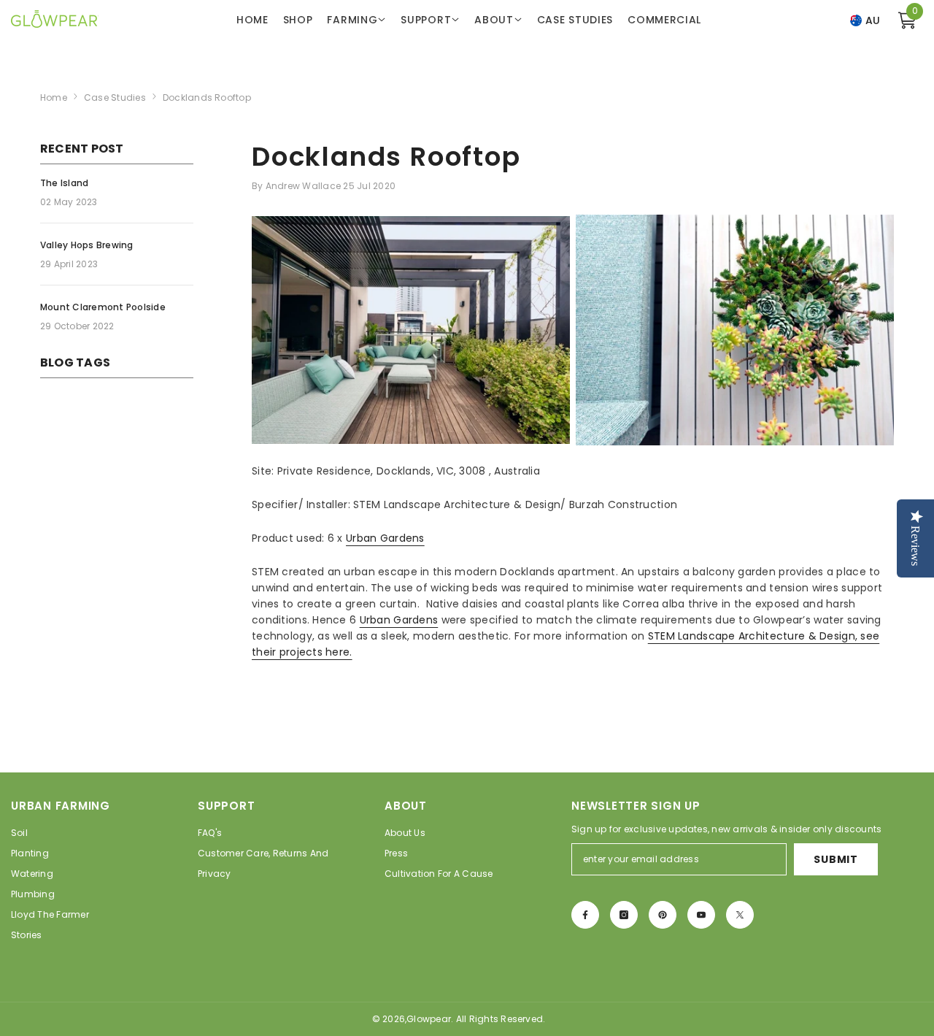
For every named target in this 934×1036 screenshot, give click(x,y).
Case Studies (115, 97)
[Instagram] (624, 915)
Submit (835, 859)
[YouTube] (701, 915)
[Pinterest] (662, 915)
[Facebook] (585, 915)
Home (53, 97)
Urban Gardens (385, 538)
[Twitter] (740, 915)
